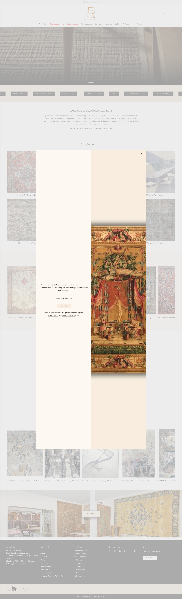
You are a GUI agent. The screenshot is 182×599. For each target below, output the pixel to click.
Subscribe (63, 306)
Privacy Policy (53, 315)
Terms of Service (68, 315)
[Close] (141, 153)
